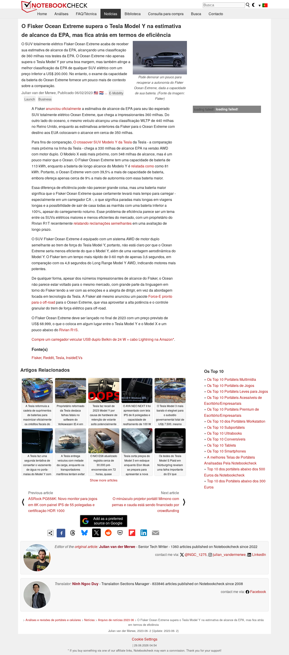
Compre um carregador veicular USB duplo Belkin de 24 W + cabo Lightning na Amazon (102, 339)
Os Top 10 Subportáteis (226, 427)
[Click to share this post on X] (96, 533)
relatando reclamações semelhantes (103, 223)
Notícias (110, 13)
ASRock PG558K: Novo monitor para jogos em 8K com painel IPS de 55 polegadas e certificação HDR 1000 (62, 504)
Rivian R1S (68, 329)
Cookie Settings (144, 639)
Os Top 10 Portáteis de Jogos (230, 385)
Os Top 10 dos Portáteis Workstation (236, 421)
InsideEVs (74, 357)
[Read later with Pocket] (120, 533)
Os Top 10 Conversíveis (226, 439)
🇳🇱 (101, 92)
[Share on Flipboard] (132, 533)
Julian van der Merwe (117, 546)
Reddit (48, 357)
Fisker (36, 357)
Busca (196, 13)
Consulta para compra (166, 13)
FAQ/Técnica (86, 13)
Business (44, 99)
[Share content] (50, 533)
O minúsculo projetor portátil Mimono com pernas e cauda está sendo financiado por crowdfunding (145, 504)
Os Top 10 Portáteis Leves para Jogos (237, 391)
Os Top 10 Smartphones (226, 451)
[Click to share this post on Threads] (72, 533)
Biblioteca (133, 13)
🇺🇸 (96, 92)
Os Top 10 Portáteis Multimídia (231, 379)
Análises (61, 13)
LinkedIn (258, 554)
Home (42, 13)
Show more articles (103, 480)
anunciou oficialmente (63, 108)
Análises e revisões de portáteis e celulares (53, 620)
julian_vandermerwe (229, 554)
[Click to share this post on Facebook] (61, 533)
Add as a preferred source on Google (108, 521)
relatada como (142, 166)
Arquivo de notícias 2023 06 (116, 620)
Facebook (257, 591)
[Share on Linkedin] (143, 533)
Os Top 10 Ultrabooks (224, 433)
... (106, 92)
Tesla (60, 357)
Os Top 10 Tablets (221, 445)
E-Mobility (116, 93)
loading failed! (204, 109)
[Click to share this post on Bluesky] (84, 533)
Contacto (216, 13)
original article (86, 546)
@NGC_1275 (195, 554)
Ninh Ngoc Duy (85, 583)
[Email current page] (155, 533)
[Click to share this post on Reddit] (108, 533)
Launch (29, 99)
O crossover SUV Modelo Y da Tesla (102, 142)
